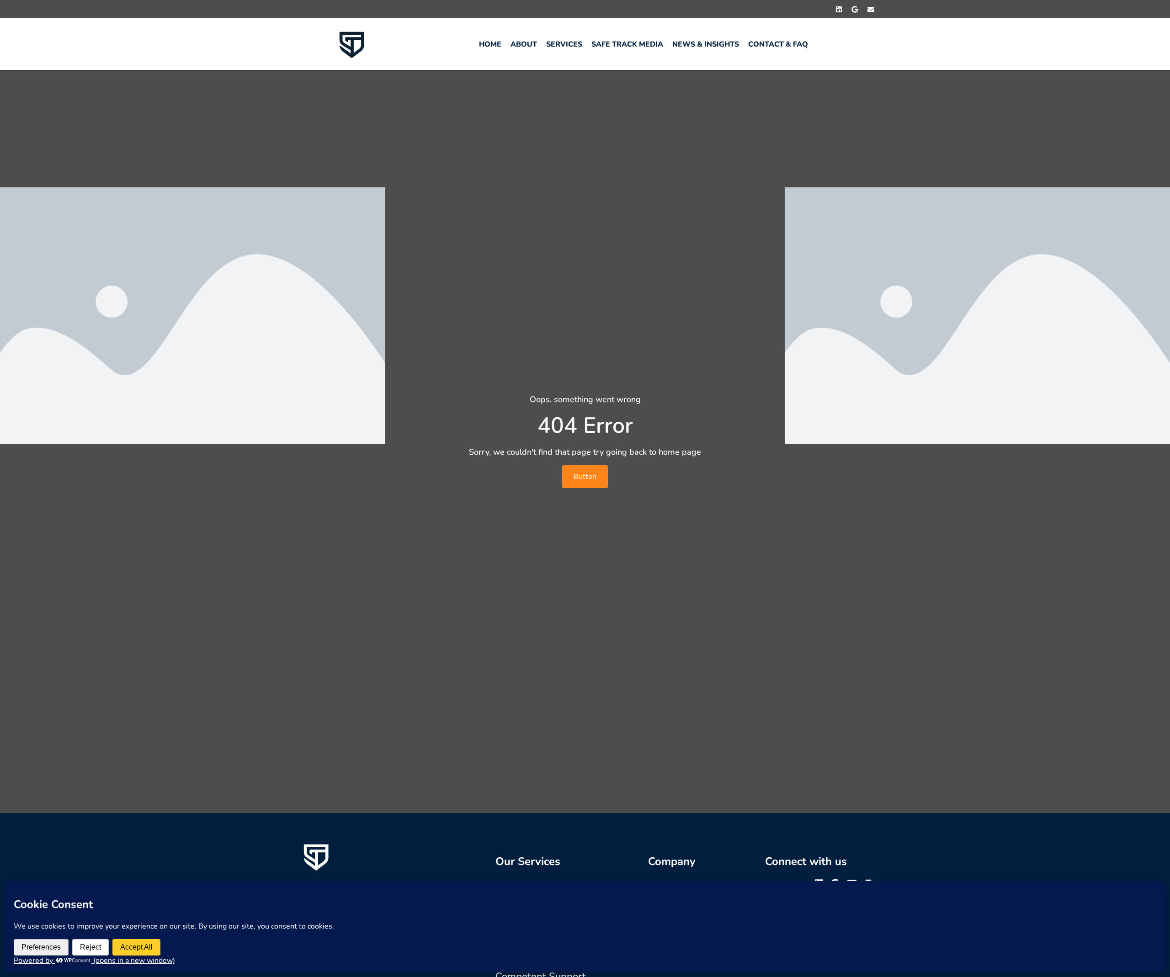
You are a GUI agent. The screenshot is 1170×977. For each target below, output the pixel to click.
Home (490, 44)
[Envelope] (871, 9)
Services (564, 44)
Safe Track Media (627, 44)
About (524, 44)
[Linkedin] (839, 9)
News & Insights (705, 44)
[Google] (855, 9)
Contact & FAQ (778, 44)
